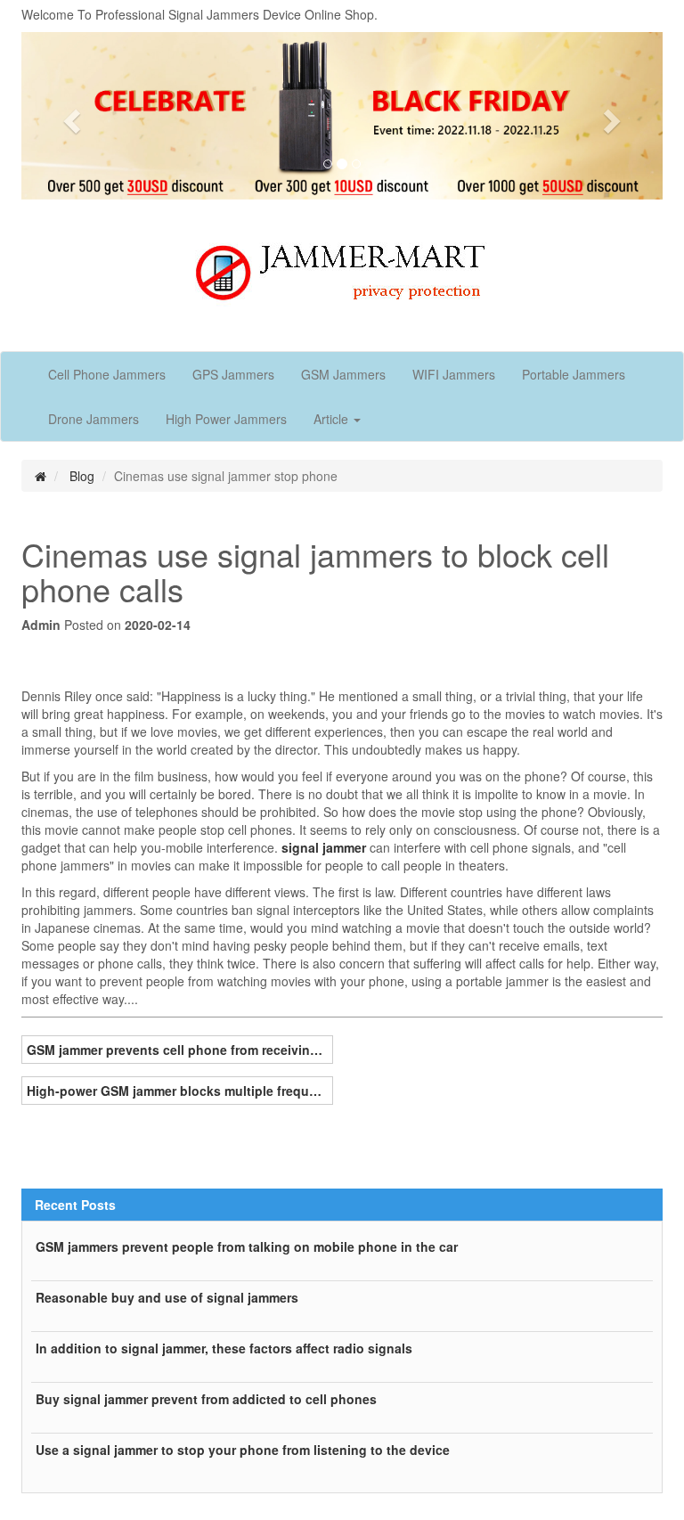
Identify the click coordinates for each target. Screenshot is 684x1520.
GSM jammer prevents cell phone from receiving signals (177, 1049)
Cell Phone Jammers (107, 374)
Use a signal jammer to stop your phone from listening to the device (243, 1450)
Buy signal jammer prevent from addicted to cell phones (206, 1399)
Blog (81, 476)
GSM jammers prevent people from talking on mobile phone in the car (247, 1246)
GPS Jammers (233, 374)
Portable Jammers (573, 374)
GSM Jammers (343, 374)
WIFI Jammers (453, 374)
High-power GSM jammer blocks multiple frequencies (177, 1090)
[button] (69, 116)
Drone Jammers (93, 419)
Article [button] (333, 419)
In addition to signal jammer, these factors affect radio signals (224, 1348)
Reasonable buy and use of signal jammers (167, 1297)
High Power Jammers (226, 419)
